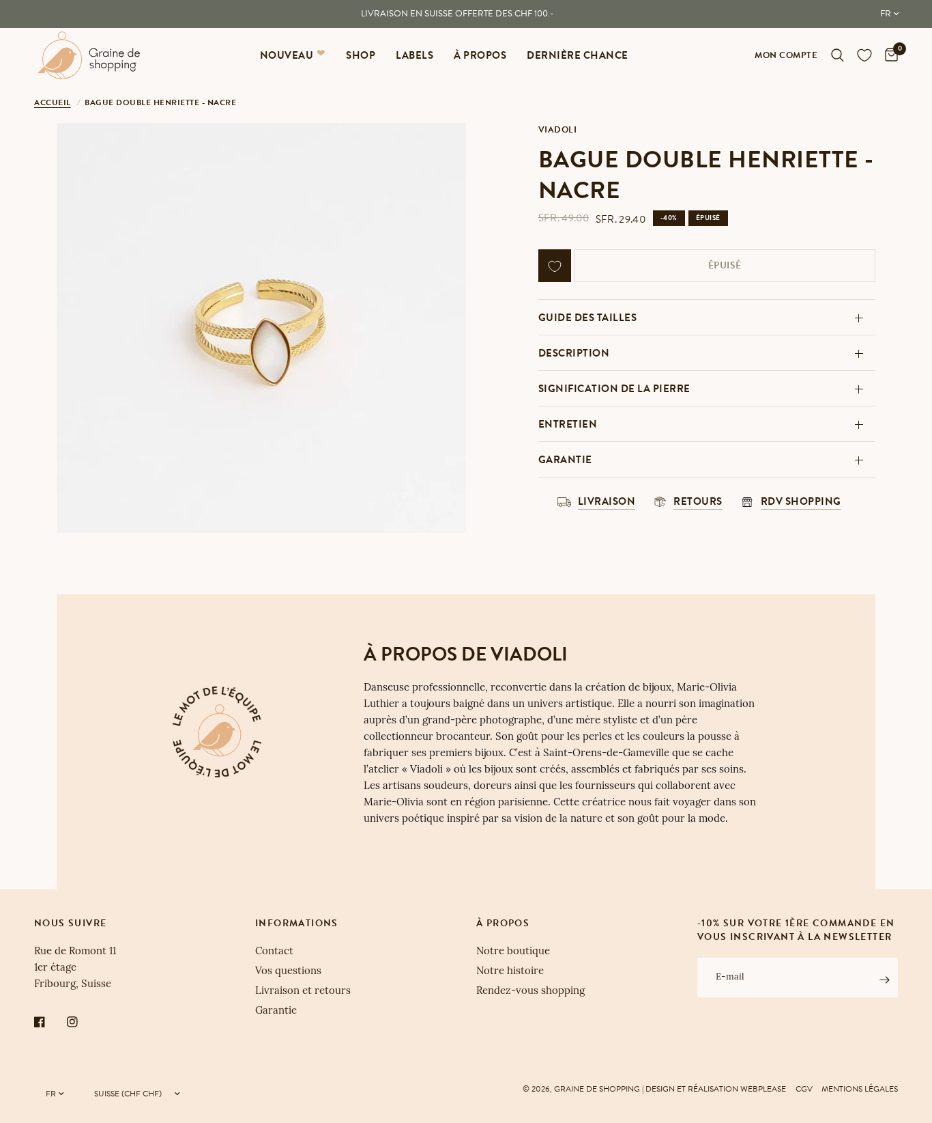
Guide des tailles (587, 317)
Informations (296, 923)
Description (574, 353)
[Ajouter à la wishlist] (554, 266)
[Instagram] (82, 1022)
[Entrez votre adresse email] (884, 979)
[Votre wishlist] (864, 55)
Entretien (568, 424)
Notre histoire (510, 972)
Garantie (565, 459)
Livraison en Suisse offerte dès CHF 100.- (457, 13)
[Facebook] (49, 1022)
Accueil (52, 102)
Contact (274, 952)
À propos (480, 55)
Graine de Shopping (597, 1089)
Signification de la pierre (614, 388)
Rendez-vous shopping (530, 991)
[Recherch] (837, 55)
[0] (888, 55)
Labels (414, 55)
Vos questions (288, 972)
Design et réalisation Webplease (715, 1089)
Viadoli (557, 130)
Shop (360, 55)
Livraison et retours (303, 991)
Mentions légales (859, 1089)
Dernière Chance (577, 55)
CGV (804, 1089)
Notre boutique (513, 952)
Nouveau (287, 55)
